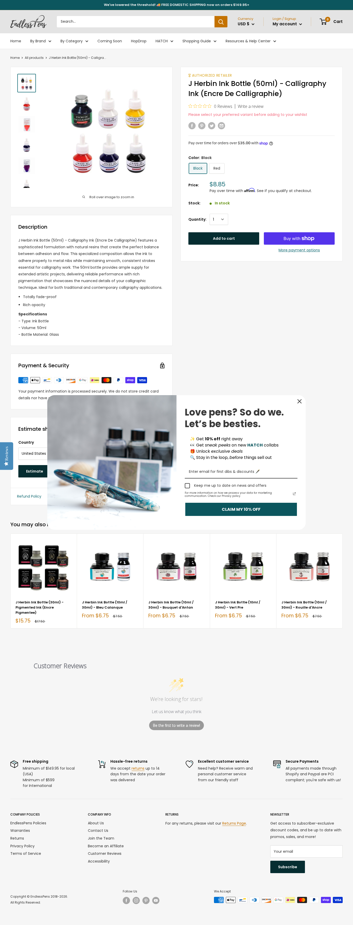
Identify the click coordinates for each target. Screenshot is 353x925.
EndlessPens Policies (28, 823)
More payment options (299, 250)
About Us (96, 823)
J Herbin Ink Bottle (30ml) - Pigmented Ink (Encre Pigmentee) (40, 607)
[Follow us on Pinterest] (146, 900)
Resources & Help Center (248, 41)
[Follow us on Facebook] (126, 900)
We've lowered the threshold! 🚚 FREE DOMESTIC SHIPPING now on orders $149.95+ (176, 4)
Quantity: (197, 219)
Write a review (251, 106)
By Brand (38, 41)
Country (26, 442)
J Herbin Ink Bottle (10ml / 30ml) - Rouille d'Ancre (304, 605)
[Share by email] (221, 125)
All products (34, 57)
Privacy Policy (22, 846)
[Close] (299, 401)
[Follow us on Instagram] (136, 900)
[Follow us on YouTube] (155, 900)
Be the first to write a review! (176, 725)
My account (285, 24)
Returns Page (234, 823)
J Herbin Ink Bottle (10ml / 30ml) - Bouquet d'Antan (171, 605)
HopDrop (139, 41)
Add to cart (224, 238)
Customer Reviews (104, 853)
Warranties (20, 830)
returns (138, 768)
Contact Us (98, 830)
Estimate (34, 471)
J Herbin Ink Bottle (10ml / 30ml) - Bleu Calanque (104, 605)
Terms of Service (25, 853)
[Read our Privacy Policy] (294, 494)
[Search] (220, 21)
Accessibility (99, 861)
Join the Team (101, 838)
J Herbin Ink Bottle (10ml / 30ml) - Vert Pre (237, 605)
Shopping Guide (196, 41)
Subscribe (287, 867)
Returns (17, 838)
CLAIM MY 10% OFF (241, 509)
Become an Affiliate (106, 846)
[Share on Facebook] (192, 125)
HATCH (162, 41)
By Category (71, 41)
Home (15, 41)
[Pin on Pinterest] (201, 125)
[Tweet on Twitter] (211, 125)
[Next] (342, 581)
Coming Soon (109, 41)
